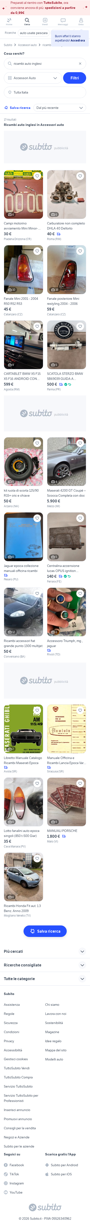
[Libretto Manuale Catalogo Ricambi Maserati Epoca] (23, 738)
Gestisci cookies (16, 1059)
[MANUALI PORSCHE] (66, 813)
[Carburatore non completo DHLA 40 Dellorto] (66, 205)
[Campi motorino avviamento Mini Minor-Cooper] (23, 205)
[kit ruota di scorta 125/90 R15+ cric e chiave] (23, 472)
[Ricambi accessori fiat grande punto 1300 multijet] (23, 623)
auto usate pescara (34, 33)
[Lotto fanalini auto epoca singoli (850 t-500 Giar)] (23, 813)
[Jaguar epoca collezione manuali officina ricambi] (23, 547)
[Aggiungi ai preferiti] (37, 176)
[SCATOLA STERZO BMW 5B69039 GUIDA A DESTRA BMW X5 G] (66, 356)
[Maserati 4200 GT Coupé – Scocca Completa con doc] (66, 472)
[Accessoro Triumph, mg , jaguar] (66, 623)
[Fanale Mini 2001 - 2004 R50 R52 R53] (23, 280)
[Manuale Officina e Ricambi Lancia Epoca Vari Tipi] (66, 738)
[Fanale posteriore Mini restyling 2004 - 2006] (66, 280)
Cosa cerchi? (14, 53)
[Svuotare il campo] (80, 63)
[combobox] (45, 63)
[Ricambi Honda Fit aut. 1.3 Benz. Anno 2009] (23, 885)
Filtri (75, 78)
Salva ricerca (20, 108)
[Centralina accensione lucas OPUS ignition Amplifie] (66, 547)
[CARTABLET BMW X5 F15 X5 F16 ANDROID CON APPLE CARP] (23, 356)
